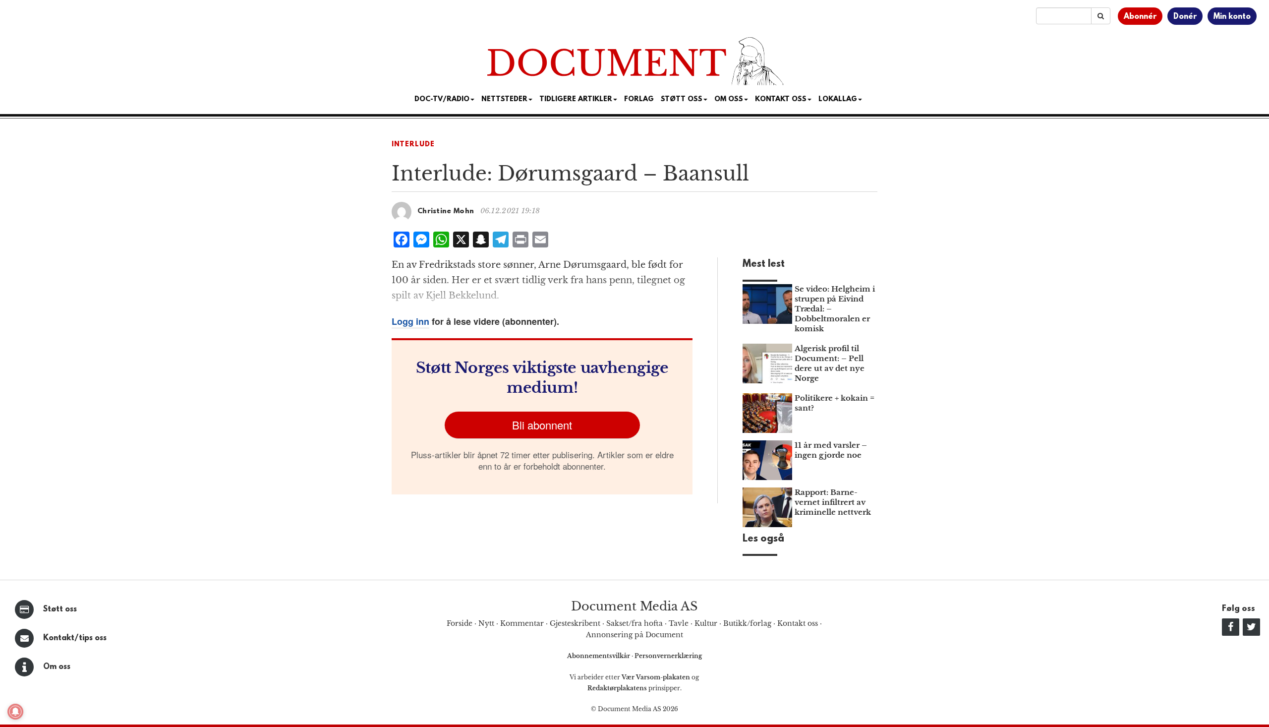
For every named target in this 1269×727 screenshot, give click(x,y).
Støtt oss (60, 609)
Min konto (1232, 16)
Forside (459, 623)
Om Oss (728, 99)
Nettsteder (504, 99)
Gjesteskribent (575, 623)
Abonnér (1140, 16)
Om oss (56, 667)
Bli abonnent (542, 424)
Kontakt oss (781, 99)
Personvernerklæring (668, 656)
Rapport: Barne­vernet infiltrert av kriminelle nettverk (833, 502)
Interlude (413, 144)
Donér (1185, 16)
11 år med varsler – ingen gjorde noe (831, 450)
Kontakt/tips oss (75, 638)
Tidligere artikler (575, 99)
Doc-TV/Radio (441, 99)
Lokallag (837, 99)
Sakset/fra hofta (634, 623)
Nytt (486, 623)
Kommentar (522, 623)
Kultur (705, 623)
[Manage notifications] (15, 712)
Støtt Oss (681, 99)
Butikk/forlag (747, 623)
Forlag (639, 99)
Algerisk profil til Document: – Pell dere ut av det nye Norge (830, 363)
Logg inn (410, 321)
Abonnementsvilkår (599, 656)
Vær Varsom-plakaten (656, 677)
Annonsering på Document (634, 634)
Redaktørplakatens (617, 688)
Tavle (679, 623)
